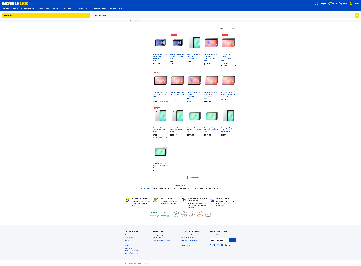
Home (126, 21)
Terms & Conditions (131, 251)
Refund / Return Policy (132, 253)
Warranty (128, 240)
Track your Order (130, 235)
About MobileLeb (186, 235)
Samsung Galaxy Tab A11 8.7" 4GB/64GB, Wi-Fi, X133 (160, 130)
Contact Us (128, 248)
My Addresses (157, 237)
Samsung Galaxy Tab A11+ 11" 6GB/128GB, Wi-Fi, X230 (160, 165)
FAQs (126, 243)
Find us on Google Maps (189, 240)
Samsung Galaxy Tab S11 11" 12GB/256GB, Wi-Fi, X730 (177, 94)
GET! (232, 240)
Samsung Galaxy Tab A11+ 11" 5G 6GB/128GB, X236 (194, 130)
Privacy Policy (129, 237)
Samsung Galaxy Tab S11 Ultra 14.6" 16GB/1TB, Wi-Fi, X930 (228, 94)
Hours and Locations (188, 237)
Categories (8, 15)
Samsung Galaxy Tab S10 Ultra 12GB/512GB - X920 (177, 57)
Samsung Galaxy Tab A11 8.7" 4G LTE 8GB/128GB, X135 (194, 57)
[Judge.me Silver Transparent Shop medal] (184, 214)
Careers (184, 243)
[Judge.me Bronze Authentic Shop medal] (200, 214)
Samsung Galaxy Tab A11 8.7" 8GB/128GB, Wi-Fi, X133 (177, 130)
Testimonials (185, 245)
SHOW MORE (194, 177)
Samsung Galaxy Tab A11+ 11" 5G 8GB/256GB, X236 (211, 130)
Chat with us (146, 188)
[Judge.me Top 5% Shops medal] (208, 214)
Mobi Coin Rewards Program (162, 240)
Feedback (128, 245)
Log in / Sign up (158, 235)
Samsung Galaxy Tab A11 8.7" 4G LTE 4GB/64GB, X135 (228, 130)
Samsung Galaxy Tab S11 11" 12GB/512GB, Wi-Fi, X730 (160, 94)
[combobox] (225, 15)
